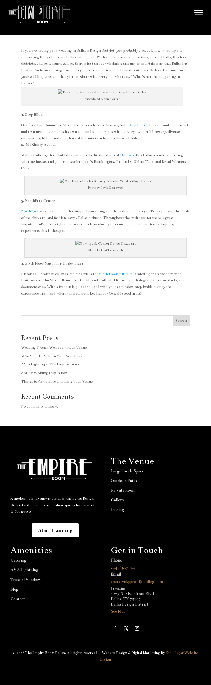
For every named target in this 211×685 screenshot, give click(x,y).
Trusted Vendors (25, 579)
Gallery (117, 499)
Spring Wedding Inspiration (44, 373)
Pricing (117, 509)
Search (181, 320)
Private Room (123, 490)
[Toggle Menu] (198, 12)
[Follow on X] (126, 628)
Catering (18, 560)
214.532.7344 (123, 567)
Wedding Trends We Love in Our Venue (54, 347)
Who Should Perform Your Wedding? (51, 356)
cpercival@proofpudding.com (137, 581)
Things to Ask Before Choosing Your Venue (57, 381)
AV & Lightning (24, 569)
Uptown (127, 155)
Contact (17, 598)
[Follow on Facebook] (115, 628)
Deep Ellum (137, 125)
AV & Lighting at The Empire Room (50, 364)
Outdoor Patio (124, 480)
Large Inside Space (127, 471)
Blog (14, 589)
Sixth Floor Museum (116, 274)
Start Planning (55, 530)
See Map (118, 611)
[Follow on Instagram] (137, 628)
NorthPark (30, 211)
